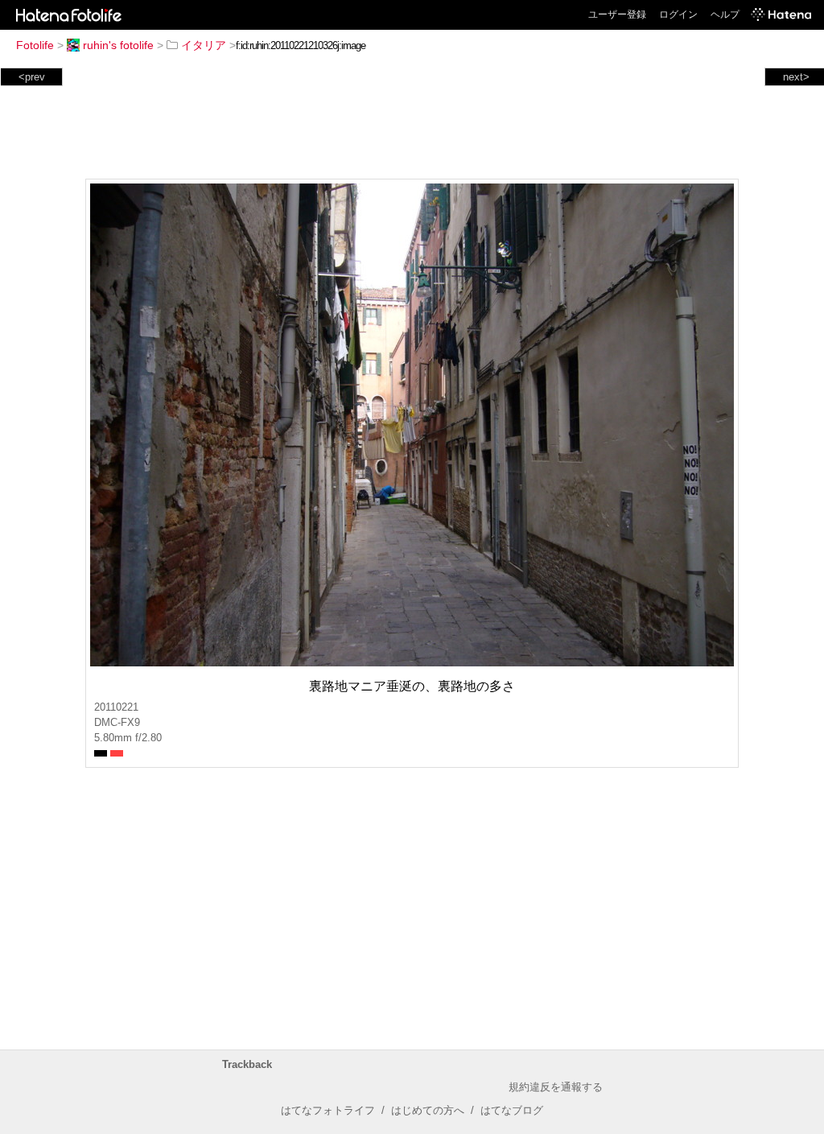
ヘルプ (725, 14)
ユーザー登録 (617, 14)
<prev (32, 77)
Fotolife (35, 45)
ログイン (678, 14)
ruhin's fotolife (118, 45)
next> (796, 77)
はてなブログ (511, 1110)
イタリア (203, 45)
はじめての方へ (427, 1110)
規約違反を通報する (556, 1087)
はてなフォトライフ (328, 1110)
